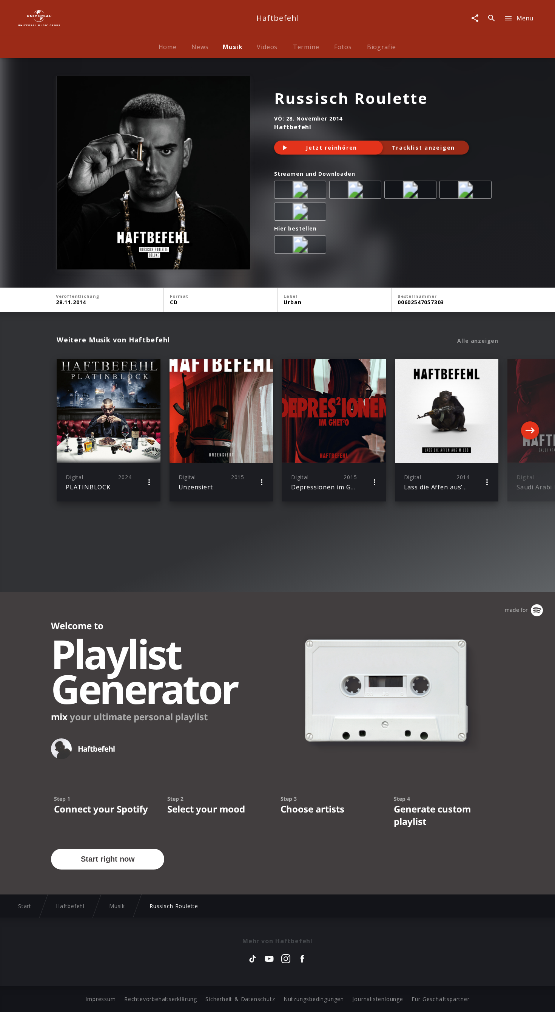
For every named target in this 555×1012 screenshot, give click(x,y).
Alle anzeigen (477, 341)
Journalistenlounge (377, 999)
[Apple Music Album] (301, 191)
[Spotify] (411, 191)
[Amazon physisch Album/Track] (301, 246)
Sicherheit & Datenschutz (240, 999)
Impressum (100, 999)
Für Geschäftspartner (440, 999)
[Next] (530, 430)
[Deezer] (467, 191)
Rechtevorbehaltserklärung (160, 999)
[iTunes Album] (301, 213)
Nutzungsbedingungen (314, 999)
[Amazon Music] (356, 191)
